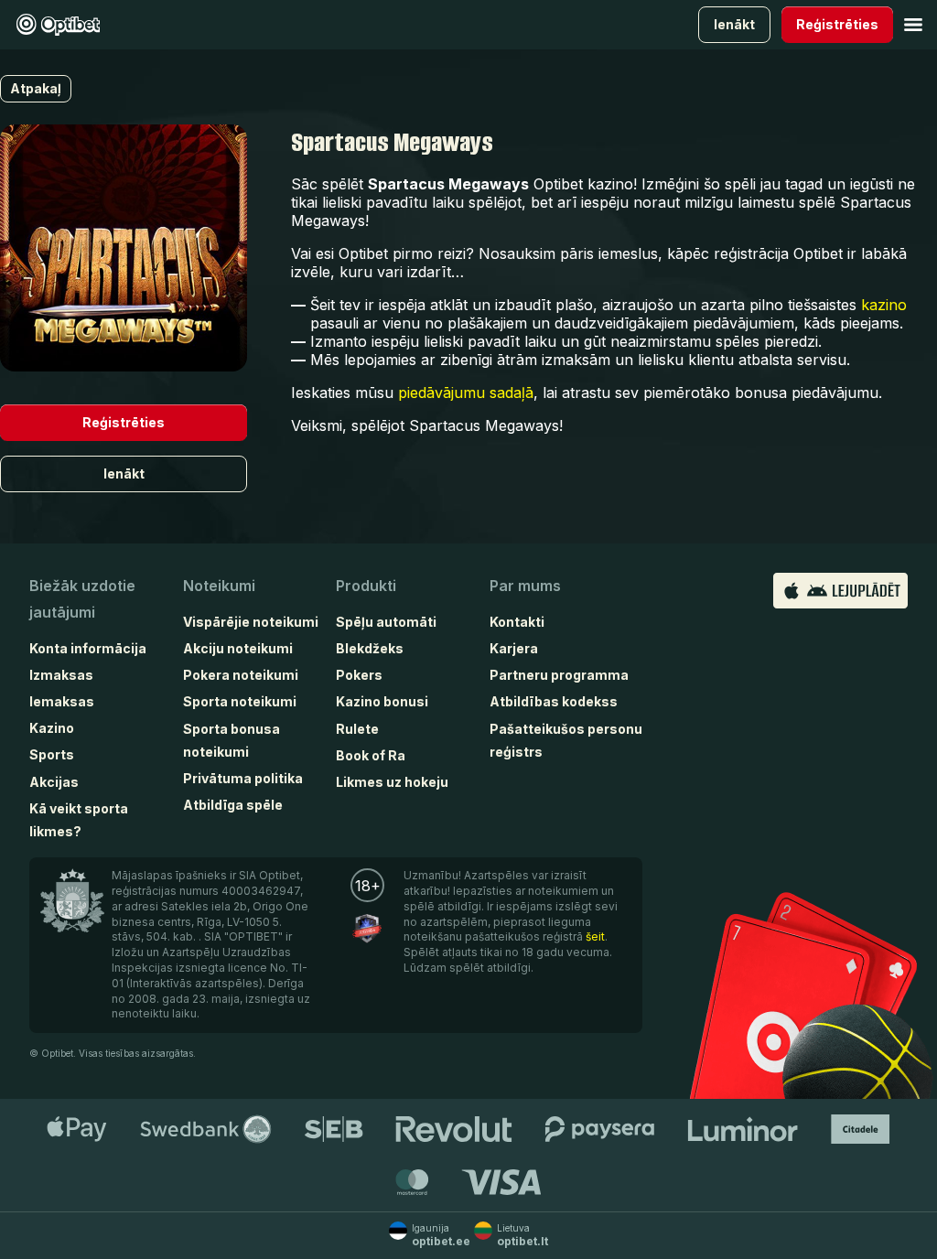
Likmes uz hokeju (392, 782)
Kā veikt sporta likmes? (78, 820)
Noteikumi (219, 585)
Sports (51, 754)
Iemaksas (61, 701)
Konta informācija (87, 648)
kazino (884, 305)
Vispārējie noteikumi (250, 622)
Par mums (525, 585)
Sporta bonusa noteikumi (231, 740)
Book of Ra (370, 755)
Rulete (357, 729)
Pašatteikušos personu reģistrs (566, 740)
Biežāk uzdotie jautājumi (82, 598)
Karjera (514, 648)
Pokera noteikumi (240, 675)
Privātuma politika (243, 778)
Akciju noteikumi (238, 648)
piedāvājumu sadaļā (465, 392)
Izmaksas (61, 675)
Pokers (359, 675)
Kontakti (517, 622)
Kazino (51, 728)
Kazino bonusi (382, 701)
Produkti (366, 585)
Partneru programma (559, 675)
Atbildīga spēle (233, 804)
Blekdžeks (370, 648)
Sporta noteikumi (239, 701)
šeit (595, 936)
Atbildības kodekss (554, 701)
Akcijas (54, 782)
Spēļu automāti (386, 622)
